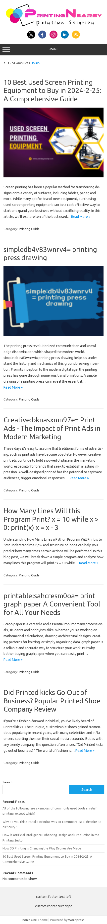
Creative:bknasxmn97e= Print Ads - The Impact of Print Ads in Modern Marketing (52, 428)
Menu (53, 49)
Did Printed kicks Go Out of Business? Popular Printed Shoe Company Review (51, 700)
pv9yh (36, 63)
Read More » (80, 217)
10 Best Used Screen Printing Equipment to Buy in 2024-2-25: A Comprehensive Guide (52, 90)
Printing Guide (29, 229)
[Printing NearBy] (53, 25)
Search (7, 782)
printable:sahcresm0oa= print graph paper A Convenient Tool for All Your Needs (51, 604)
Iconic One (29, 920)
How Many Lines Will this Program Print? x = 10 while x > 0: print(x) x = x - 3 (51, 519)
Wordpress (76, 920)
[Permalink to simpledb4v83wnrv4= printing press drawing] (53, 335)
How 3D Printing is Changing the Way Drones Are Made (41, 848)
